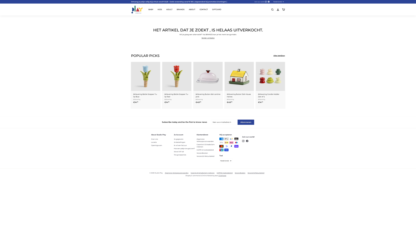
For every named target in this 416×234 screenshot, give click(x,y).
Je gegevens (178, 139)
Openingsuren (156, 145)
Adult (169, 9)
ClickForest (222, 175)
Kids (160, 9)
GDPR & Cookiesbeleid (205, 150)
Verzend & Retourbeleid (205, 156)
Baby (150, 9)
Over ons (154, 139)
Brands (180, 9)
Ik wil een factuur (180, 145)
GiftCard (216, 9)
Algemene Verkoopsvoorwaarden (205, 140)
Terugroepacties (180, 155)
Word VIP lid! (179, 152)
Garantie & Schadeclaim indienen (206, 146)
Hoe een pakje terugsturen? (184, 149)
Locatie (154, 142)
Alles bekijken (279, 56)
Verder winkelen (208, 38)
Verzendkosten (202, 153)
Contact (204, 9)
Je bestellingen (179, 142)
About (192, 9)
